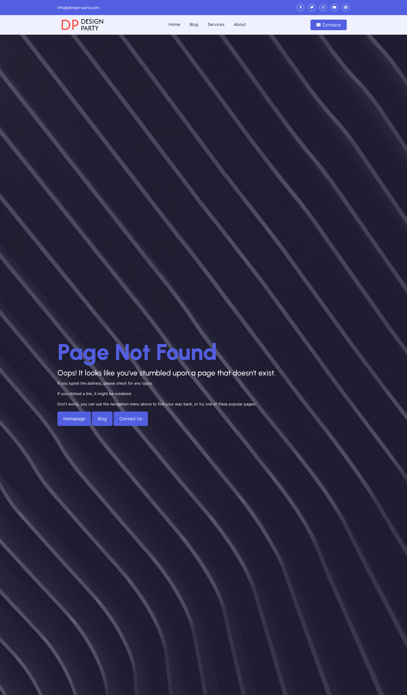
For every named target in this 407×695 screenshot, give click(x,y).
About (240, 24)
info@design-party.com (78, 7)
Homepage (74, 418)
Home (174, 24)
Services (216, 24)
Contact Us (130, 418)
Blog (194, 24)
